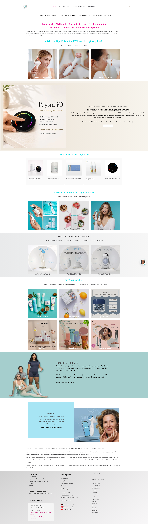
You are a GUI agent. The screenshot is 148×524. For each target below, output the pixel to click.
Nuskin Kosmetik (31, 36)
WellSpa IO (60, 33)
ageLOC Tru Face (97, 486)
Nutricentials (95, 499)
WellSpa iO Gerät (74, 274)
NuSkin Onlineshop (54, 452)
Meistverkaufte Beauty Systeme (74, 236)
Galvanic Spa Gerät (105, 274)
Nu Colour (95, 497)
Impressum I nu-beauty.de (36, 479)
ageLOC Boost (96, 483)
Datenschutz (32, 476)
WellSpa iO (95, 512)
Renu (93, 506)
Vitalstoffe (95, 510)
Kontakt (31, 485)
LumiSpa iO (95, 494)
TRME (94, 508)
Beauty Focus (96, 488)
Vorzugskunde (104, 465)
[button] (94, 6)
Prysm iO (94, 503)
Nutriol (94, 501)
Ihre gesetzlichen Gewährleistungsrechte (40, 493)
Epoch (94, 490)
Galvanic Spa (96, 33)
